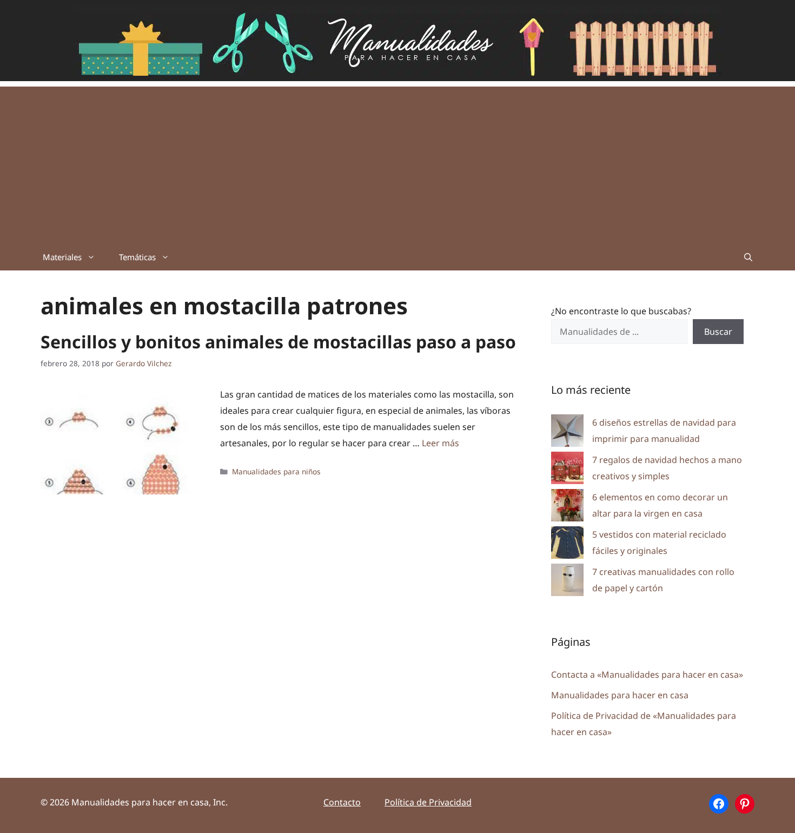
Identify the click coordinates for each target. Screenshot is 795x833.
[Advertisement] (397, 162)
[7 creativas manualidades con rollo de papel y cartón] (567, 582)
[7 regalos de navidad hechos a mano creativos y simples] (567, 470)
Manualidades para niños (276, 471)
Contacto (342, 802)
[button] (748, 256)
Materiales (62, 257)
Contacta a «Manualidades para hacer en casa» (647, 674)
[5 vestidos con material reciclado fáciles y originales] (567, 545)
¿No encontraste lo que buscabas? (621, 311)
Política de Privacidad (428, 802)
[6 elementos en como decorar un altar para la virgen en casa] (567, 507)
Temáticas (137, 257)
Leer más (440, 443)
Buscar (718, 332)
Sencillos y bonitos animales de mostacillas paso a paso (278, 341)
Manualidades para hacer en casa (619, 695)
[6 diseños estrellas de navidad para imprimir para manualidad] (567, 433)
